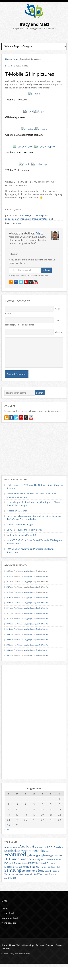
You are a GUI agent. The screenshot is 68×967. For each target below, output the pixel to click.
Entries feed (7, 913)
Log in (4, 908)
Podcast (50, 945)
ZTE (15, 877)
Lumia (52, 863)
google (41, 855)
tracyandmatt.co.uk (41, 218)
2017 (8, 592)
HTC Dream (36, 215)
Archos (59, 847)
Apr (21, 576)
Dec (47, 597)
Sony (41, 871)
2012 (8, 618)
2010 (8, 629)
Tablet (8, 874)
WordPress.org (9, 922)
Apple (51, 847)
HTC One (17, 859)
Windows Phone (47, 874)
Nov (43, 576)
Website (58, 332)
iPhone (17, 863)
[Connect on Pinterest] (26, 282)
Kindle (25, 863)
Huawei (57, 859)
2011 (8, 624)
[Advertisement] (34, 36)
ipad (11, 863)
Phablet (43, 866)
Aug (34, 576)
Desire (46, 851)
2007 (8, 645)
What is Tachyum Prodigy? (20, 524)
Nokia (35, 867)
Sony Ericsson (52, 870)
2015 (8, 603)
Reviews (40, 945)
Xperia (8, 877)
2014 (8, 608)
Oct (40, 576)
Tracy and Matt (34, 24)
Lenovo (40, 863)
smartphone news (22, 218)
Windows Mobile (28, 874)
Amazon (14, 847)
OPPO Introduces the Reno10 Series (24, 529)
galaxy (31, 855)
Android (26, 846)
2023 (8, 576)
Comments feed (9, 917)
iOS (6, 863)
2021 (8, 587)
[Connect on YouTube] (35, 282)
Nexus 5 (26, 866)
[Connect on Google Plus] (30, 282)
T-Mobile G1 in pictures (29, 74)
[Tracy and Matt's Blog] (34, 17)
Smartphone (29, 870)
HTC (7, 858)
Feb (15, 592)
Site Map (5, 948)
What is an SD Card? (17, 510)
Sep (37, 597)
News (15, 59)
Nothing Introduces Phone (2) (21, 535)
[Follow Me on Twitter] (21, 282)
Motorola (9, 866)
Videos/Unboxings (25, 945)
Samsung (12, 870)
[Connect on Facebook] (16, 282)
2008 (8, 639)
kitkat (32, 863)
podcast (51, 867)
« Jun (6, 829)
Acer (7, 847)
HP (61, 855)
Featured (15, 854)
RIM (58, 866)
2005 (8, 655)
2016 (8, 597)
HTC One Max (46, 859)
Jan (12, 592)
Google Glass (53, 855)
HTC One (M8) (31, 859)
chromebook (34, 851)
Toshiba (16, 874)
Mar (18, 592)
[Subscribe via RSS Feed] (11, 282)
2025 (8, 571)
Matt (10, 65)
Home (8, 59)
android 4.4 (40, 847)
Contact (59, 945)
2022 (8, 581)
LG (46, 863)
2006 (8, 650)
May (25, 571)
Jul (31, 576)
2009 (8, 634)
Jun (28, 571)
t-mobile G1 (23, 215)
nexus (18, 867)
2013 (8, 613)
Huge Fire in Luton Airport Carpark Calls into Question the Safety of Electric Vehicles (34, 517)
